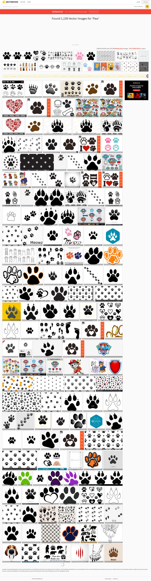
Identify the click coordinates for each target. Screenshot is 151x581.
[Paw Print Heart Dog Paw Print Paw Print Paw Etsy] (14, 108)
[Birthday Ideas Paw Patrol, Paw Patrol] (55, 367)
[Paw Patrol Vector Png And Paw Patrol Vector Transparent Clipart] (115, 367)
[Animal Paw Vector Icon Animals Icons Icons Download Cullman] (31, 533)
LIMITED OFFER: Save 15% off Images (112, 48)
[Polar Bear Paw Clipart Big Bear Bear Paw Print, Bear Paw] (9, 144)
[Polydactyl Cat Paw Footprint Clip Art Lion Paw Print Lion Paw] (92, 162)
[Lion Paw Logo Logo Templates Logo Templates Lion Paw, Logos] (25, 348)
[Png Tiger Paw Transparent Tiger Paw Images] (93, 256)
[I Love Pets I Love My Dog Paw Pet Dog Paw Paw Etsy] (89, 144)
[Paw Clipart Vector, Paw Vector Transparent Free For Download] (55, 478)
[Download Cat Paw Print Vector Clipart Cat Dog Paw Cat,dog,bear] (69, 495)
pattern (80, 76)
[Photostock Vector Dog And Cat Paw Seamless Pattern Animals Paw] (12, 236)
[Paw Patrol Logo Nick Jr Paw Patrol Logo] (104, 348)
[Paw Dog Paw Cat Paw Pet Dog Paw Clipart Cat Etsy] (112, 89)
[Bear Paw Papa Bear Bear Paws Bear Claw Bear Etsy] (55, 553)
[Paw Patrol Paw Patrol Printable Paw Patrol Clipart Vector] (10, 180)
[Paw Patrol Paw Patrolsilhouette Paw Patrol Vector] (25, 180)
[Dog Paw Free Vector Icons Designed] (11, 533)
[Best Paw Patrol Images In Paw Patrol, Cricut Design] (98, 367)
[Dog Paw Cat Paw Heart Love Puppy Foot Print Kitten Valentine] (109, 384)
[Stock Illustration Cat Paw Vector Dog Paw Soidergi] (109, 294)
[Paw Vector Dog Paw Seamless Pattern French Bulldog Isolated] (81, 294)
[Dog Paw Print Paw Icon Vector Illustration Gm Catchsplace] (69, 312)
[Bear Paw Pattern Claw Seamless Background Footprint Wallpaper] (30, 553)
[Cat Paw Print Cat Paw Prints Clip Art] (33, 236)
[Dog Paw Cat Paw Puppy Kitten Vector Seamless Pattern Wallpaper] (80, 384)
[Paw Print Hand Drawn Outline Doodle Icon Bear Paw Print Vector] (11, 216)
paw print (6, 76)
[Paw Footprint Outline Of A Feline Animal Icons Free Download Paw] (73, 330)
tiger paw (108, 76)
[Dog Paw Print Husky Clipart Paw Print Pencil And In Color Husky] (60, 421)
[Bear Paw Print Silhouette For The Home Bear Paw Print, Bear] (68, 216)
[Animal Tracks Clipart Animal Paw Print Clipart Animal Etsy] (67, 514)
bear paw (28, 76)
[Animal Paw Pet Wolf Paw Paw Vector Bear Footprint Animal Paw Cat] (91, 89)
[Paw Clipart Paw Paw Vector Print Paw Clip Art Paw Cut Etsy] (13, 89)
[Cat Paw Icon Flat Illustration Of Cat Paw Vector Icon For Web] (11, 312)
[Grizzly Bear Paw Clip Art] (96, 553)
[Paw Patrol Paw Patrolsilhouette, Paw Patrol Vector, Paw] (63, 108)
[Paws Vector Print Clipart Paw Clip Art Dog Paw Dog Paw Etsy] (112, 144)
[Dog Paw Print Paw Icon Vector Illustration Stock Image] (113, 275)
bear (49, 76)
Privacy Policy (108, 578)
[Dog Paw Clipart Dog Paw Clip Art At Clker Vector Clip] (25, 478)
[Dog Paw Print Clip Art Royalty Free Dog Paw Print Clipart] (49, 495)
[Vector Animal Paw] (114, 514)
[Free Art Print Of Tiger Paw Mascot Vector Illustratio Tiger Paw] (93, 460)
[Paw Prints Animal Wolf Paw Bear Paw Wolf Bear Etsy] (112, 126)
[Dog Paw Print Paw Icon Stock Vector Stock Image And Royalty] (93, 275)
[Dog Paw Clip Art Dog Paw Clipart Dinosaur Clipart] (26, 294)
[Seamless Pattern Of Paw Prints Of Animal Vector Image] (51, 533)
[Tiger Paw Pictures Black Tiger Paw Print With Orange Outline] (33, 275)
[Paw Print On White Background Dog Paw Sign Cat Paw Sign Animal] (56, 180)
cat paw (21, 76)
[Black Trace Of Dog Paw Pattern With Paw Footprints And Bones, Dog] (17, 384)
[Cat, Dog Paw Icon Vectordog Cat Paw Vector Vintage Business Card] (52, 236)
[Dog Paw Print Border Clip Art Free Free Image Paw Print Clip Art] (50, 312)
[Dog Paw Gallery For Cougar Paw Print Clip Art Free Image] (53, 275)
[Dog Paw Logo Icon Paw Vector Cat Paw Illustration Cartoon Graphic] (10, 162)
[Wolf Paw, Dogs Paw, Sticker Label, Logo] (101, 478)
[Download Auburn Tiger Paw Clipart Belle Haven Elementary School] (70, 533)
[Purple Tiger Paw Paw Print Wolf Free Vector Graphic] (71, 478)
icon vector (142, 76)
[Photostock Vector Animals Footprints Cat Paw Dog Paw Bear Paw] (29, 144)
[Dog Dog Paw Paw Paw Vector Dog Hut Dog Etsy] (69, 144)
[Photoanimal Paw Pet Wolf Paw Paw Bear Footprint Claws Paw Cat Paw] (51, 89)
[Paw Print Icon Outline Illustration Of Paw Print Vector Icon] (11, 330)
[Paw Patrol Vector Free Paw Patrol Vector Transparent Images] (11, 367)
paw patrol (64, 76)
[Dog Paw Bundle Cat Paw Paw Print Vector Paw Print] (71, 89)
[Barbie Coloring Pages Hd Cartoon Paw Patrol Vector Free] (110, 533)
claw (102, 76)
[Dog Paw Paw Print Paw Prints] (60, 162)
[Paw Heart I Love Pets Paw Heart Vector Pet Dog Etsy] (93, 330)
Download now (94, 11)
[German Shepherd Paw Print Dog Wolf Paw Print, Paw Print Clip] (41, 197)
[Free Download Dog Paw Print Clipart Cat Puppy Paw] (114, 421)
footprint (55, 76)
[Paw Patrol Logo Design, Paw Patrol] (91, 216)
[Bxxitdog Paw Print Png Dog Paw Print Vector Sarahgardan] (73, 275)
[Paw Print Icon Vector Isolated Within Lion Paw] (10, 348)
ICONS (29, 2)
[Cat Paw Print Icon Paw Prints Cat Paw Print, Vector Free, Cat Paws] (72, 180)
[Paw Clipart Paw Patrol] (76, 367)
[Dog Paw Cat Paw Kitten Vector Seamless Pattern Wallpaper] (49, 384)
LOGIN (138, 2)
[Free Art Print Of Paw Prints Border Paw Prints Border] (75, 460)
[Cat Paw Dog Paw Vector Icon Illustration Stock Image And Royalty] (73, 236)
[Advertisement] (75, 33)
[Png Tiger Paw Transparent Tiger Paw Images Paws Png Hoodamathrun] (29, 514)
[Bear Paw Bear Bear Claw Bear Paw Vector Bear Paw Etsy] (58, 126)
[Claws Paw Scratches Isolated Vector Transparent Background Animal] (80, 553)
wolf (135, 76)
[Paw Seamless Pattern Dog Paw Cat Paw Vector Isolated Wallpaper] (37, 162)
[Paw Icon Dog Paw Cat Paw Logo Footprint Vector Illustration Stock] (51, 144)
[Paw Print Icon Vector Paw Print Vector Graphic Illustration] (30, 330)
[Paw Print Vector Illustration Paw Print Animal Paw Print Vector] (75, 162)
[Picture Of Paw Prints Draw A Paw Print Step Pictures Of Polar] (30, 216)
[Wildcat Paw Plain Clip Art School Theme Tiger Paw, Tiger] (12, 275)
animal (39, 76)
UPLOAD (145, 2)
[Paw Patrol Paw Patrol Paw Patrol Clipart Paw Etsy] (87, 108)
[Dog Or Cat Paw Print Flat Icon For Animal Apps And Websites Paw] (114, 216)
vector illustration (89, 76)
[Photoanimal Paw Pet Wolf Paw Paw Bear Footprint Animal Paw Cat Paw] (33, 89)
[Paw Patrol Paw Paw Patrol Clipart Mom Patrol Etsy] (112, 162)
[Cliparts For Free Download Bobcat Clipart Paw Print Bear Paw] (49, 216)
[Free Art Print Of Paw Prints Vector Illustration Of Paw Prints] (78, 421)
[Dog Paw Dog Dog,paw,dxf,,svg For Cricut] (52, 460)
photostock (121, 76)
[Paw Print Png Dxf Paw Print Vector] (110, 312)
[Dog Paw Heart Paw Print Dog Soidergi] (42, 294)
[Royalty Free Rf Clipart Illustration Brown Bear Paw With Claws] (113, 553)
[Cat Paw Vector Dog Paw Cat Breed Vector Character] (19, 256)
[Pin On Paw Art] (11, 553)
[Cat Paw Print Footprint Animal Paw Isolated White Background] (93, 236)
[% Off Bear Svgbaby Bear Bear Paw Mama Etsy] (89, 533)
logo (97, 76)
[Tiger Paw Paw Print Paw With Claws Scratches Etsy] (11, 197)
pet (115, 76)
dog (34, 76)
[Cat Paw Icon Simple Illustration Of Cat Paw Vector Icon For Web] (113, 236)
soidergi (129, 76)
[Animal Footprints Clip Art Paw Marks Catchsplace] (47, 514)
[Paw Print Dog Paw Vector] (59, 294)
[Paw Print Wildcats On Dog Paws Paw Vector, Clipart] (40, 478)
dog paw (14, 76)
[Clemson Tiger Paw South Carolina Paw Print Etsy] (74, 256)
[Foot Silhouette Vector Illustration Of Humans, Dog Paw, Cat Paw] (50, 256)
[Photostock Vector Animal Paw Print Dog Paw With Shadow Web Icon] (113, 460)
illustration (72, 76)
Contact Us (115, 578)
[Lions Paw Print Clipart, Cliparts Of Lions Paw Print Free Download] (114, 330)
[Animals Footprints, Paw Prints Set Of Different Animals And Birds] (90, 514)
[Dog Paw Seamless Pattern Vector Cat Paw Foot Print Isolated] (21, 402)
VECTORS (22, 2)
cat (45, 76)
